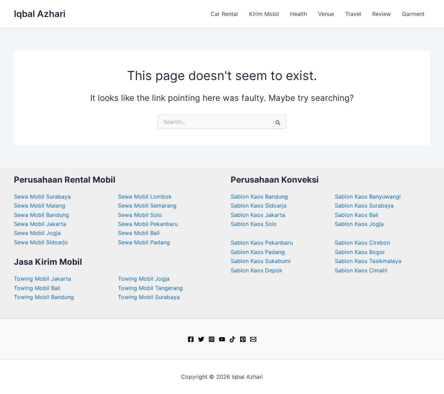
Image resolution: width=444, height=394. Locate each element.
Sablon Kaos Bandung (259, 196)
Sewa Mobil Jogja (37, 232)
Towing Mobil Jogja (144, 278)
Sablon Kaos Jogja (359, 223)
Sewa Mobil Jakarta (40, 223)
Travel (353, 13)
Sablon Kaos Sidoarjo (259, 205)
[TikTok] (232, 339)
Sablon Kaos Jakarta (258, 214)
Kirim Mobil (264, 13)
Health (298, 13)
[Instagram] (211, 339)
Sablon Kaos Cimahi (361, 270)
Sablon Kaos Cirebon (362, 242)
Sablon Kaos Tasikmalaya (368, 260)
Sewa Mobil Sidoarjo (41, 242)
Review (381, 13)
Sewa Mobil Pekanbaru (148, 223)
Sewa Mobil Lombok (145, 196)
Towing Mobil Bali (37, 287)
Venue (326, 13)
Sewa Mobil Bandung (41, 214)
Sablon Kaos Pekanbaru (262, 242)
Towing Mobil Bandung (44, 297)
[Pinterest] (243, 339)
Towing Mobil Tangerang (150, 287)
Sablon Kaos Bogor (360, 251)
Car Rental (224, 13)
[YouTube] (222, 339)
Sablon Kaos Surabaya (364, 205)
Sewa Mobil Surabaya (42, 196)
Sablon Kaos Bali (356, 214)
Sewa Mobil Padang (144, 242)
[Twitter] (201, 339)
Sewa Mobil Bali (139, 232)
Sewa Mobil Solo (140, 214)
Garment (413, 13)
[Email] (253, 339)
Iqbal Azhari (40, 13)
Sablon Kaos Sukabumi (261, 260)
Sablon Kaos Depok (256, 270)
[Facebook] (191, 339)
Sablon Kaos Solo (254, 223)
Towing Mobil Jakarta (42, 278)
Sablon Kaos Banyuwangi (368, 196)
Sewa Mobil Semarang (147, 205)
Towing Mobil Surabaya (149, 297)
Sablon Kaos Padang (258, 251)
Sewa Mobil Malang (39, 205)
